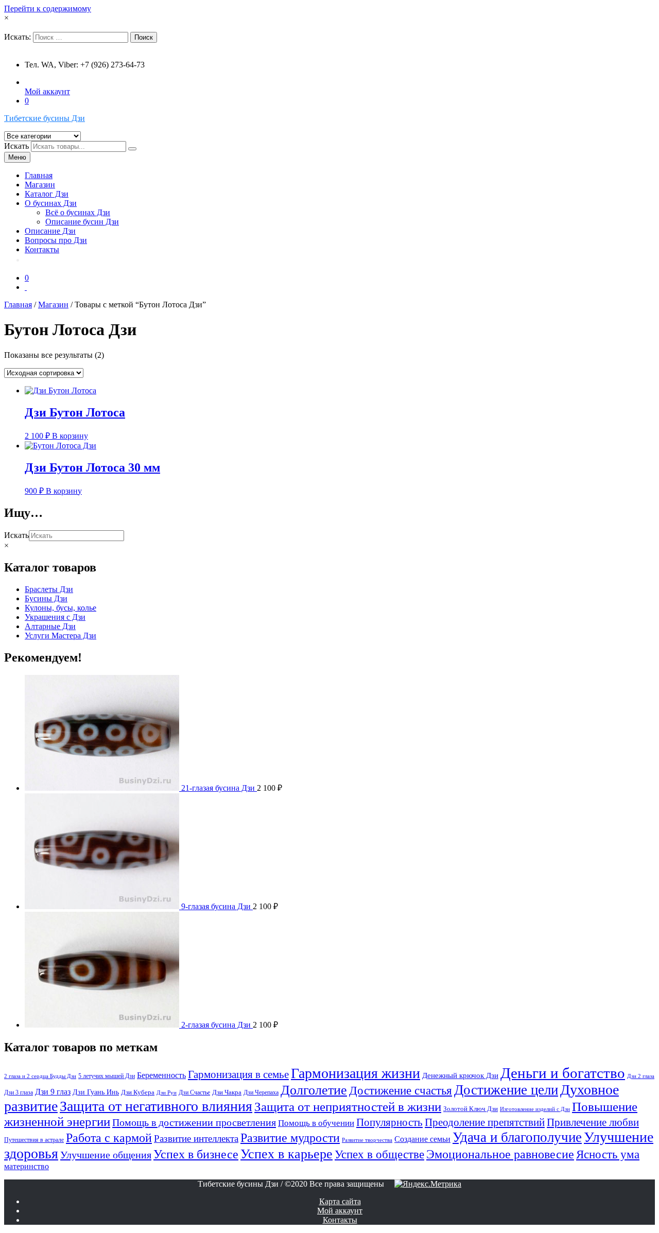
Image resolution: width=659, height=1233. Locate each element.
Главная (39, 175)
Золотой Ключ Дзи (470, 1109)
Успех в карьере (286, 1154)
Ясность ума (607, 1154)
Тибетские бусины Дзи (44, 118)
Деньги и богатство (562, 1073)
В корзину (70, 435)
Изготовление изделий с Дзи (535, 1109)
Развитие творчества (367, 1140)
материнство (26, 1166)
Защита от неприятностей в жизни (347, 1106)
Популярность (389, 1122)
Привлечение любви (593, 1122)
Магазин (40, 184)
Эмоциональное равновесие (500, 1154)
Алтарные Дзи (50, 626)
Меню (17, 157)
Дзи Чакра (226, 1092)
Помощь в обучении (316, 1123)
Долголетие (314, 1090)
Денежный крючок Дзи (460, 1075)
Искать (16, 146)
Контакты (42, 249)
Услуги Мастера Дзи (60, 635)
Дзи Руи (167, 1093)
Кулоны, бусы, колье (60, 607)
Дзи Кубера (137, 1092)
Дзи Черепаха (261, 1092)
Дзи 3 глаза (18, 1092)
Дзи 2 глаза (640, 1076)
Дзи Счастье (194, 1092)
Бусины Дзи (46, 598)
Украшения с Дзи (55, 617)
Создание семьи (422, 1139)
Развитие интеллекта (196, 1138)
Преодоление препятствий (485, 1122)
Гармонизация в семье (238, 1074)
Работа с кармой (109, 1137)
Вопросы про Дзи (56, 240)
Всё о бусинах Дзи (77, 212)
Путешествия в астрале (34, 1139)
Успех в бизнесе (195, 1154)
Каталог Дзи (46, 193)
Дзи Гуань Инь (96, 1092)
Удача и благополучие (517, 1137)
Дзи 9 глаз (53, 1091)
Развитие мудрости (290, 1137)
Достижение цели (506, 1090)
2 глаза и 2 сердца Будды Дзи (40, 1076)
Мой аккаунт (47, 91)
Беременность (161, 1075)
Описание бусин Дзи (82, 221)
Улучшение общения (105, 1154)
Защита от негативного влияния (156, 1106)
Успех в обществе (379, 1154)
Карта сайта (340, 1201)
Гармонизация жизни (355, 1073)
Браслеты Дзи (49, 589)
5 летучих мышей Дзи (106, 1076)
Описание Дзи (50, 231)
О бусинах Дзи (51, 203)
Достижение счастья (400, 1090)
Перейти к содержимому (47, 8)
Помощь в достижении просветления (194, 1122)
